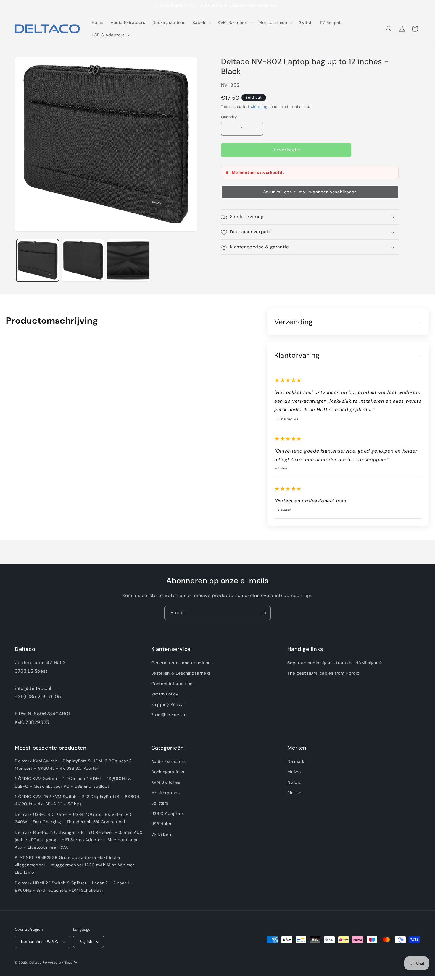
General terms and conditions (182, 663)
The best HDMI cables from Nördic (323, 673)
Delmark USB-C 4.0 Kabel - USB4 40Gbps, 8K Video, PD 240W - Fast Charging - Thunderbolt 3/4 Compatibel (73, 818)
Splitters (159, 803)
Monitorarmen (165, 792)
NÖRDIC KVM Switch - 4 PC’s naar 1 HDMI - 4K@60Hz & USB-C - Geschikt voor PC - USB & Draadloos (73, 782)
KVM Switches (165, 782)
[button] (202, 22)
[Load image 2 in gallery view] (83, 260)
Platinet (295, 792)
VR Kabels (161, 834)
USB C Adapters (167, 813)
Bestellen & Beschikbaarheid (180, 673)
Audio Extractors (168, 761)
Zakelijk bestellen (169, 715)
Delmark (295, 761)
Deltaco (35, 962)
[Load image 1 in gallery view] (37, 260)
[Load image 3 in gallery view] (128, 260)
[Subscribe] (263, 613)
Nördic (294, 782)
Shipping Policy (167, 704)
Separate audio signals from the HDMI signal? (334, 663)
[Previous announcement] (16, 5)
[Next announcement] (418, 5)
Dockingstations (167, 772)
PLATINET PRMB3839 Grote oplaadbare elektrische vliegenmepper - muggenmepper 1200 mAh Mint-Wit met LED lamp (74, 865)
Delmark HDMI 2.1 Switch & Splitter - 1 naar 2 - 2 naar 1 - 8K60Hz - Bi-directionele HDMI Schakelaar (74, 886)
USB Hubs (161, 824)
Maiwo (294, 772)
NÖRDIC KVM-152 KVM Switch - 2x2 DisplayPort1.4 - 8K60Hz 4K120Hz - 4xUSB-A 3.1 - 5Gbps (78, 800)
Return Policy (164, 694)
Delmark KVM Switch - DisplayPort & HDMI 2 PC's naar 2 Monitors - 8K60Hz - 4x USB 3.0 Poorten (73, 764)
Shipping (259, 107)
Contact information (172, 683)
